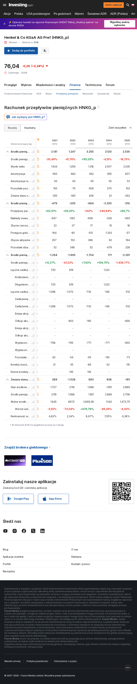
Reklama (76, 556)
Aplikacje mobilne (13, 556)
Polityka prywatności (37, 661)
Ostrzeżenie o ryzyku (65, 661)
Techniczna (93, 85)
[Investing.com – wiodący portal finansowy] (21, 5)
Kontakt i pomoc (80, 564)
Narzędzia (9, 571)
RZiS (39, 93)
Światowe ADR (97, 13)
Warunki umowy (12, 661)
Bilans (49, 93)
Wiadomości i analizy (50, 85)
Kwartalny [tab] (30, 127)
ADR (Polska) (119, 13)
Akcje (7, 13)
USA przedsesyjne (38, 13)
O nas (74, 549)
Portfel (7, 564)
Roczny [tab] (12, 127)
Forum (110, 85)
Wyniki (117, 93)
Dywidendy (103, 93)
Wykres (26, 85)
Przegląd (10, 85)
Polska (18, 13)
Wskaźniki (87, 93)
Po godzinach (62, 13)
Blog (5, 549)
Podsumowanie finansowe (18, 93)
